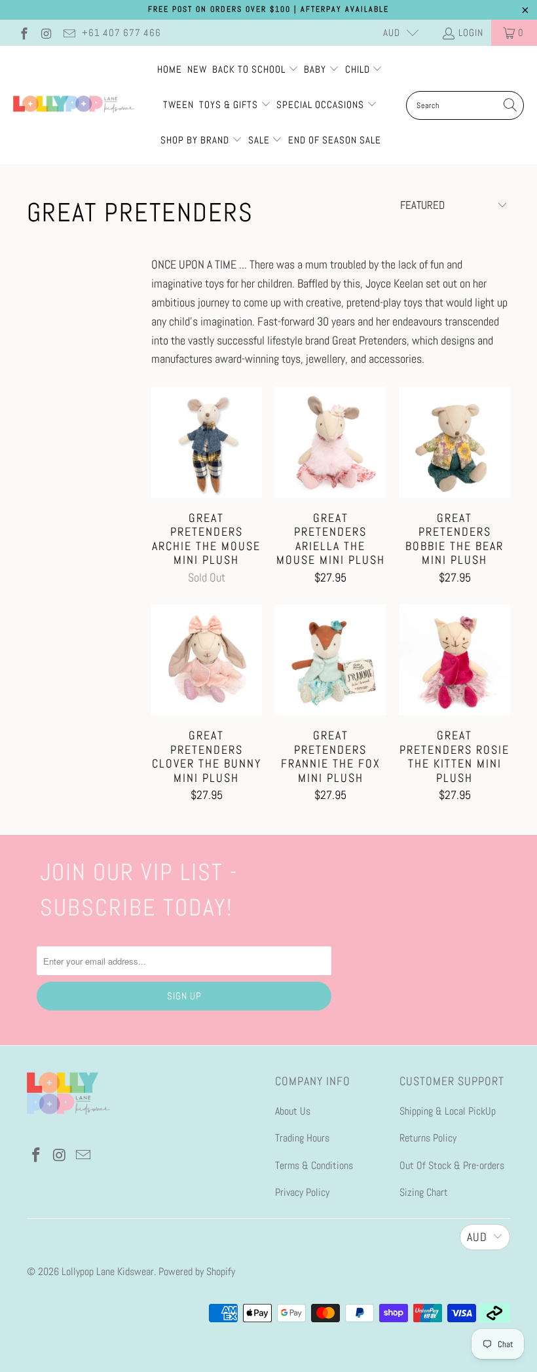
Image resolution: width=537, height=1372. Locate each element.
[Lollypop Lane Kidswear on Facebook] (23, 32)
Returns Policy (427, 1138)
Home (169, 69)
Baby (316, 69)
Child (359, 69)
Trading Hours (302, 1138)
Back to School (250, 69)
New (197, 69)
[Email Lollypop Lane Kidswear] (68, 32)
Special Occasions (320, 104)
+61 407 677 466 (121, 32)
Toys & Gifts (230, 104)
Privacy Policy (302, 1192)
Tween (178, 104)
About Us (292, 1111)
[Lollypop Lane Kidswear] (73, 105)
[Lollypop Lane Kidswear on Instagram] (46, 32)
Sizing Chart (423, 1192)
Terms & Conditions (314, 1165)
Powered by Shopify (196, 1271)
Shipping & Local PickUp (447, 1111)
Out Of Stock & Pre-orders (451, 1165)
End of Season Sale (334, 140)
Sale (260, 140)
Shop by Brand (194, 140)
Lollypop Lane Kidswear (108, 1271)
